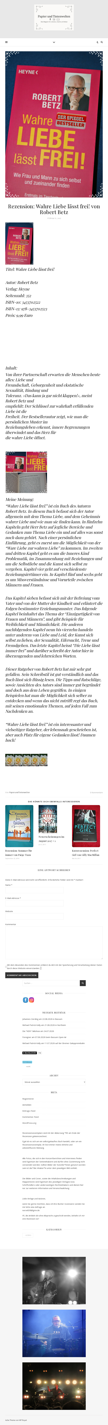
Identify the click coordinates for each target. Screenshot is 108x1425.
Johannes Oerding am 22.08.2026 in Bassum (42, 1019)
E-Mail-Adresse (13, 898)
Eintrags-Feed (28, 1111)
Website (9, 911)
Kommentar (10, 924)
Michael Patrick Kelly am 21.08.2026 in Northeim (44, 1025)
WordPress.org (29, 1123)
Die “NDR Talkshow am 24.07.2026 (38, 1031)
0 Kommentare (96, 792)
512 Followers (27, 1062)
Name (8, 885)
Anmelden (26, 1104)
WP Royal (23, 1420)
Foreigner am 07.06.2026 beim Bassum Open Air (44, 1037)
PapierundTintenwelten (19, 792)
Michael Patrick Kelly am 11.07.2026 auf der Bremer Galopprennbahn (53, 1043)
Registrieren (28, 1098)
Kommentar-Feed (30, 1117)
